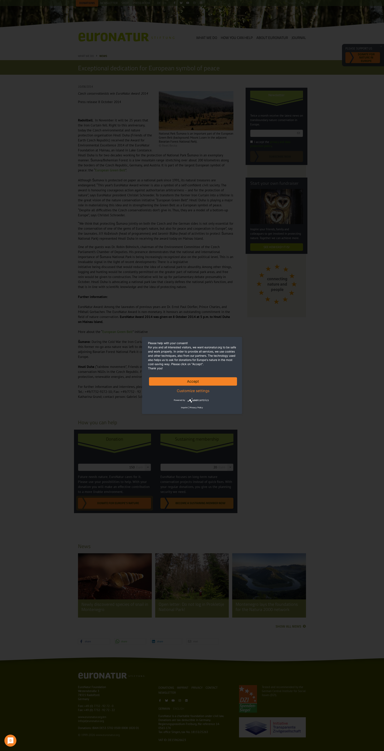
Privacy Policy (196, 407)
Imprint (184, 407)
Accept (193, 381)
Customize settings (193, 391)
